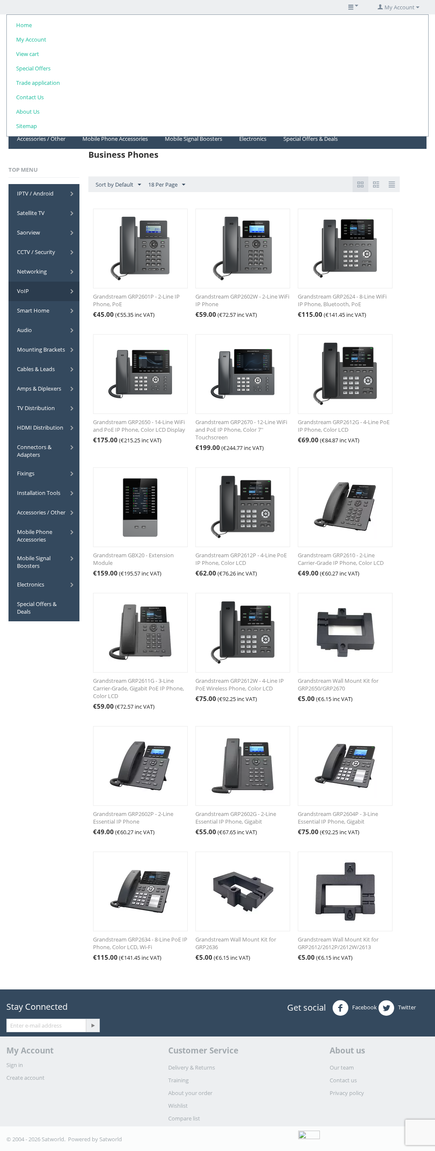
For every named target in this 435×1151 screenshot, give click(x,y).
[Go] (92, 1025)
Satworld (110, 1139)
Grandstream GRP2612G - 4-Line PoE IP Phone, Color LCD (344, 425)
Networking (32, 271)
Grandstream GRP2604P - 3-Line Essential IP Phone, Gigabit (338, 817)
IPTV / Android (35, 193)
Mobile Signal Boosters (193, 138)
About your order (190, 1093)
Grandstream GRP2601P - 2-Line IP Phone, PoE (136, 300)
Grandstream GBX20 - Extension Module (133, 559)
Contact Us (30, 97)
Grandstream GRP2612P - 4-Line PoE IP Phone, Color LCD (241, 559)
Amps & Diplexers (39, 388)
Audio (24, 330)
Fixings (25, 473)
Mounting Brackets (41, 349)
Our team (342, 1067)
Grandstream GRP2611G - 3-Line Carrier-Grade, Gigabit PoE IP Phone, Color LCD (138, 688)
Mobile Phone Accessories (115, 138)
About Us (28, 111)
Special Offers (33, 68)
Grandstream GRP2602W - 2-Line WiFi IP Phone (242, 300)
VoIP (23, 291)
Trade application (38, 83)
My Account (31, 39)
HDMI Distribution (40, 427)
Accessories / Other (41, 138)
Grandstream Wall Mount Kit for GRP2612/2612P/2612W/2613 (338, 943)
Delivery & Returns (191, 1067)
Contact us (343, 1080)
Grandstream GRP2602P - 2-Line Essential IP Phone (133, 817)
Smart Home (33, 310)
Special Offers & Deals (310, 138)
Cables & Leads (36, 369)
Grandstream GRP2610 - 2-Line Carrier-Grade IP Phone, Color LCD (341, 559)
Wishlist (178, 1105)
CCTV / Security (36, 252)
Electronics (252, 138)
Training (178, 1080)
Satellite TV (31, 213)
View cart (27, 54)
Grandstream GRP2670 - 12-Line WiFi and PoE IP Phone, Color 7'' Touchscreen (241, 429)
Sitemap (26, 126)
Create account (25, 1077)
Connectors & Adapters (34, 450)
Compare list (184, 1118)
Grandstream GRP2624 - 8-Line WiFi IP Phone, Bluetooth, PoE (342, 300)
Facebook (364, 1007)
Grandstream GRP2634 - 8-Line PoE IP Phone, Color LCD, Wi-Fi (140, 943)
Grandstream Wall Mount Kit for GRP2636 (235, 943)
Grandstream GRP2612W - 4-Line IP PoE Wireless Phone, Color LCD (239, 684)
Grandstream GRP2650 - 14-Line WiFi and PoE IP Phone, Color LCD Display (139, 425)
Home (24, 25)
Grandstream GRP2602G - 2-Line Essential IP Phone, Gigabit (235, 817)
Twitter (406, 1007)
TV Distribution (36, 408)
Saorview (28, 232)
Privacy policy (347, 1093)
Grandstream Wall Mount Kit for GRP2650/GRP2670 (338, 684)
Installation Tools (38, 493)
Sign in (14, 1065)
